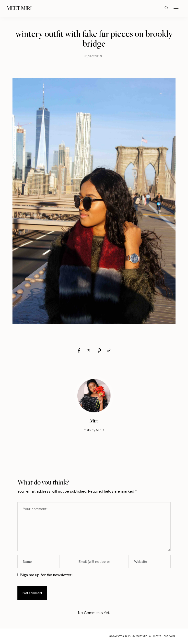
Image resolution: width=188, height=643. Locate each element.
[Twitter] (88, 350)
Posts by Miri (92, 430)
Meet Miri (19, 8)
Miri (94, 420)
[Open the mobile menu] (176, 8)
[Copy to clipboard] (109, 350)
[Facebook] (78, 350)
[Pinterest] (99, 350)
